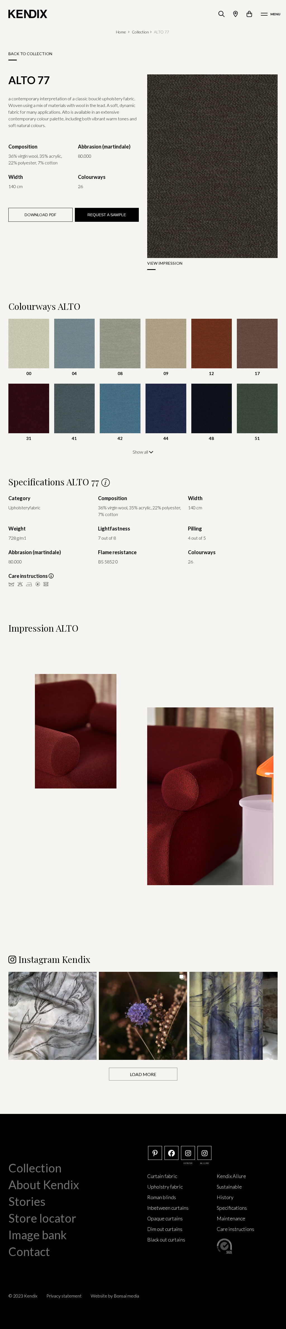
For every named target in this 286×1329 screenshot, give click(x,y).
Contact (29, 1252)
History (225, 1197)
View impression (164, 263)
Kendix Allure (231, 1176)
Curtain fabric (162, 1176)
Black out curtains (166, 1239)
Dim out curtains (164, 1229)
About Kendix (43, 1185)
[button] (52, 1016)
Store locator (42, 1218)
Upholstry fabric (165, 1187)
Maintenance (231, 1218)
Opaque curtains (165, 1218)
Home (121, 32)
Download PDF (40, 214)
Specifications (232, 1208)
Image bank (37, 1235)
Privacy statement (64, 1295)
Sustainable (229, 1187)
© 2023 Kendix (22, 1295)
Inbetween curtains (168, 1208)
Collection (140, 32)
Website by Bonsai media (115, 1295)
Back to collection (30, 53)
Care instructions (235, 1229)
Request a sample (106, 215)
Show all (141, 451)
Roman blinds (161, 1197)
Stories (27, 1201)
